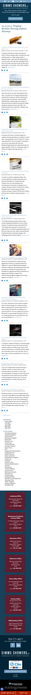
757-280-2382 (17, 629)
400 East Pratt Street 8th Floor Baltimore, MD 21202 (15, 564)
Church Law (8, 443)
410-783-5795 (17, 568)
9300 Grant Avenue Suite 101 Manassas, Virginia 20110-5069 (15, 543)
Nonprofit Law (9, 473)
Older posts (6, 415)
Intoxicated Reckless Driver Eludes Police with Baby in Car (15, 48)
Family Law (8, 459)
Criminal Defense (10, 444)
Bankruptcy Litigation (11, 438)
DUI (6, 449)
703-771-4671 (15, 15)
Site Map (15, 675)
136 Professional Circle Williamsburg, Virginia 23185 (15, 625)
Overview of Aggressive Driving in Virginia (14, 257)
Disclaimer (15, 676)
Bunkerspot (8, 439)
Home (5, 1)
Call (9, 1)
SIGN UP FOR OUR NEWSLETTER (15, 671)
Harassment (8, 467)
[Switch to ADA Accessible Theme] (2, 689)
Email (13, 1)
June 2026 (8, 424)
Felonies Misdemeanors (11, 464)
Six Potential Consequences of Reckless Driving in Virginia (15, 172)
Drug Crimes (8, 447)
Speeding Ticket (9, 480)
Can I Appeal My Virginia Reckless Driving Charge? (14, 338)
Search (17, 1)
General (7, 465)
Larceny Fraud (9, 470)
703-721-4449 (17, 548)
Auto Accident (9, 436)
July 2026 (7, 423)
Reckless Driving (9, 477)
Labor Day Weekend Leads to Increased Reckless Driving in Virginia (15, 88)
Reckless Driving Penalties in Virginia (12, 389)
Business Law (9, 441)
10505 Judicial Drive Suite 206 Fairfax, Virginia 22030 (15, 605)
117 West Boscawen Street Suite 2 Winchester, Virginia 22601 (15, 523)
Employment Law (10, 452)
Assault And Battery (10, 435)
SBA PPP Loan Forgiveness (13, 478)
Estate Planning (9, 454)
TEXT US (23, 693)
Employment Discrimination (12, 451)
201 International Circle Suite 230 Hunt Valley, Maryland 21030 (15, 584)
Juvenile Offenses (10, 468)
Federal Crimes (9, 462)
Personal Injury (9, 475)
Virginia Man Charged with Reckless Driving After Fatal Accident (14, 130)
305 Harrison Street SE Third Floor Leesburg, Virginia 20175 (15, 501)
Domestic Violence (10, 446)
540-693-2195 (17, 528)
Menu (24, 1)
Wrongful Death (9, 485)
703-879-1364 (17, 506)
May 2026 (7, 426)
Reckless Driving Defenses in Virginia (12, 363)
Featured (7, 460)
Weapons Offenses (10, 483)
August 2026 (8, 421)
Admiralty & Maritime (10, 433)
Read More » (12, 67)
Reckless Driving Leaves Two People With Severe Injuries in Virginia (14, 298)
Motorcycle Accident (10, 472)
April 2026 (8, 428)
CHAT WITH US (7, 693)
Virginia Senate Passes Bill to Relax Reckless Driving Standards (14, 216)
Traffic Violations (9, 481)
